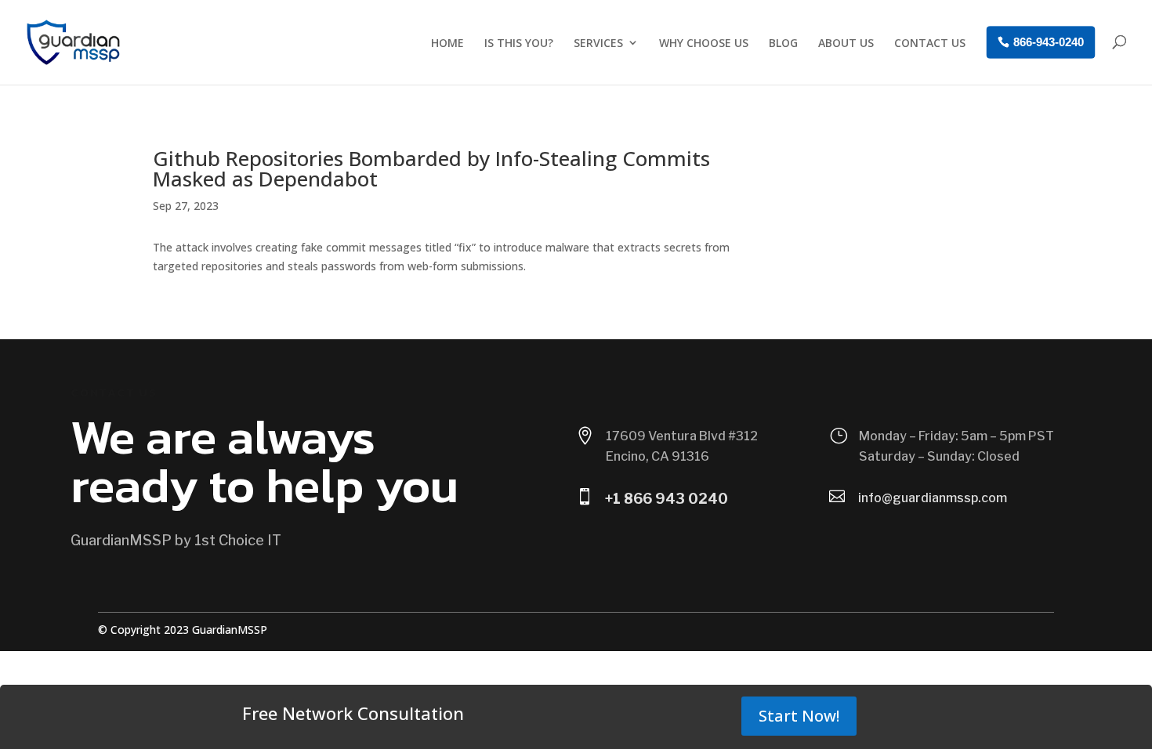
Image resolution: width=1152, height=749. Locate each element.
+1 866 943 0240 (666, 498)
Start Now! (799, 715)
